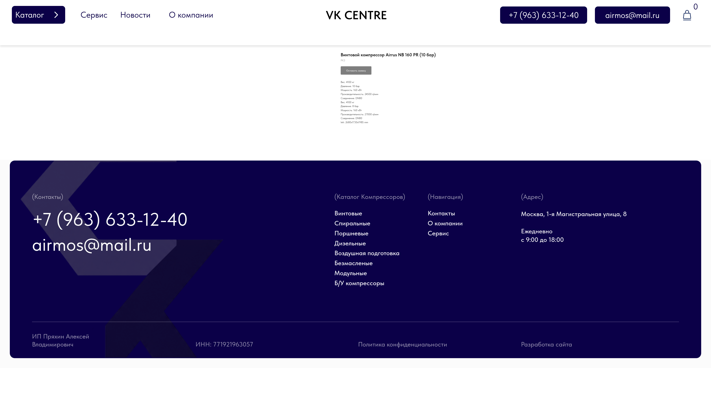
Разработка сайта (546, 344)
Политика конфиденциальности (402, 344)
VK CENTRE (356, 15)
